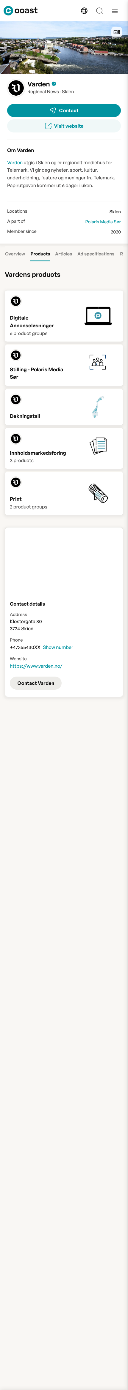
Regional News (43, 91)
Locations (17, 211)
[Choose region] (84, 11)
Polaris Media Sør (103, 222)
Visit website (69, 126)
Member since (22, 231)
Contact (69, 110)
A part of (16, 221)
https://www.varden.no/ (36, 666)
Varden (15, 162)
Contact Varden (35, 683)
